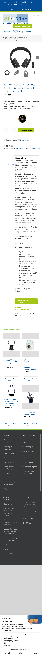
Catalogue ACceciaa (8, 448)
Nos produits (9, 453)
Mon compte (9, 478)
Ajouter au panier (26, 130)
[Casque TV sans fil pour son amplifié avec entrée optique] (11, 345)
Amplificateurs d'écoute (23, 148)
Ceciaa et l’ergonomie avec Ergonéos (10, 522)
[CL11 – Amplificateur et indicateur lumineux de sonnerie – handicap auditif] (30, 345)
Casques (36, 148)
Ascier (6, 549)
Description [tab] (7, 157)
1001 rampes (9, 545)
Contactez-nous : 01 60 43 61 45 (21, 5)
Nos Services (9, 458)
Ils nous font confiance (9, 468)
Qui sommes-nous (9, 441)
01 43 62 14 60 (31, 512)
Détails (16, 379)
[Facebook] (23, 523)
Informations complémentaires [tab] (7, 163)
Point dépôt (28, 447)
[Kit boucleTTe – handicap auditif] (30, 397)
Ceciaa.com (8, 504)
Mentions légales (30, 467)
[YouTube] (30, 523)
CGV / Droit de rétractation (9, 483)
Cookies (27, 458)
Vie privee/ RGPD (30, 462)
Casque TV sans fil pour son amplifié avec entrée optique (11, 363)
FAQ (5, 489)
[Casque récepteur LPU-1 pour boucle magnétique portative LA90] (11, 391)
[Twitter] (27, 523)
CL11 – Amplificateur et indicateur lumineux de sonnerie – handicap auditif (30, 365)
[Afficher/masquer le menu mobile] (38, 15)
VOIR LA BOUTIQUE (22, 26)
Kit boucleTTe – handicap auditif (30, 413)
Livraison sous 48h (27, 140)
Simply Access (9, 554)
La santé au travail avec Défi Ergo (11, 539)
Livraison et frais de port (30, 441)
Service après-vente (29, 452)
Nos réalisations (10, 462)
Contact (7, 473)
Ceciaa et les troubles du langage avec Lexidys (9, 512)
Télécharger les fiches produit (29, 472)
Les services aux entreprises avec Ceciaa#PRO (10, 531)
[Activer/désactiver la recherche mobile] (34, 15)
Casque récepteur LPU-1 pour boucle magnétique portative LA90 (11, 402)
